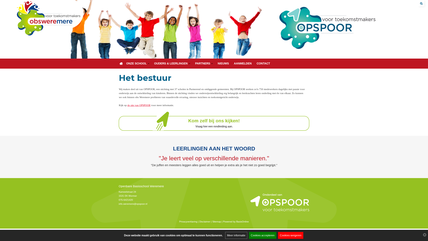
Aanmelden (243, 63)
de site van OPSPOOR (138, 105)
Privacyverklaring (188, 221)
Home (121, 64)
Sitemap (216, 221)
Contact (263, 63)
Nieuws (223, 63)
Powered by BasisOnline (236, 221)
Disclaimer (204, 221)
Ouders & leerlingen (171, 63)
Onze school (136, 63)
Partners (202, 63)
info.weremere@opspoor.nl (133, 204)
